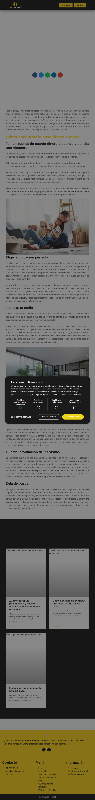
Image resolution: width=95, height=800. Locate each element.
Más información (75, 395)
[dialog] (47, 400)
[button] (21, 417)
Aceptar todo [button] (72, 417)
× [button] (86, 379)
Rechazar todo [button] (49, 417)
